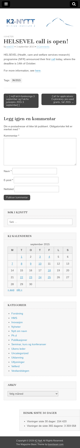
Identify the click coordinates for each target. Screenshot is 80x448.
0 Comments (43, 46)
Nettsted (9, 189)
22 (21, 277)
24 (40, 277)
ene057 (10, 46)
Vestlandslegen (20, 370)
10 (40, 263)
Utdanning (17, 357)
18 (49, 270)
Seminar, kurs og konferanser (28, 344)
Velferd (15, 366)
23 (30, 277)
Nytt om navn (19, 331)
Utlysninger (18, 361)
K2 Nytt (38, 440)
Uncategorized (19, 353)
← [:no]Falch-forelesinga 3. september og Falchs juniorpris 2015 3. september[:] (20, 101)
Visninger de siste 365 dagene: (45, 425)
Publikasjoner (19, 339)
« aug (11, 289)
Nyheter (9, 36)
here (38, 70)
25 (49, 277)
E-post (8, 180)
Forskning (17, 313)
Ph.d (14, 335)
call (53, 59)
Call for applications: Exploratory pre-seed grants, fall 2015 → (63, 99)
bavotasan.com (55, 444)
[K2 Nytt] (40, 18)
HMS (14, 317)
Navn (8, 171)
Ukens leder (18, 348)
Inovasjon (17, 322)
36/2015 (16, 80)
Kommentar (11, 135)
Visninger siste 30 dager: (42, 421)
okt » (19, 289)
